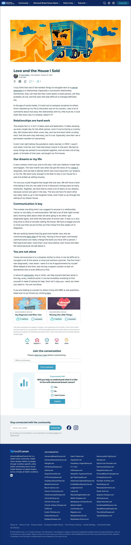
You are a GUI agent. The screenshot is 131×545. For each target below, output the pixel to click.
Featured (81, 3)
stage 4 (74, 168)
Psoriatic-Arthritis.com (105, 481)
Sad (45, 341)
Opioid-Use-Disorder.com (106, 463)
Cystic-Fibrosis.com (52, 512)
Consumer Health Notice (53, 525)
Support (37, 341)
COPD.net (48, 509)
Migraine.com (76, 512)
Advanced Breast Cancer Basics (45, 3)
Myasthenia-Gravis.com (80, 519)
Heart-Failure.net (77, 456)
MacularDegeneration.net (80, 495)
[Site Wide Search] (104, 3)
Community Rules (104, 525)
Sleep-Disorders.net (104, 502)
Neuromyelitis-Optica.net (106, 456)
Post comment (46, 367)
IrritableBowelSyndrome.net (81, 484)
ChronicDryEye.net (52, 498)
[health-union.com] (19, 452)
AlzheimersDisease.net (53, 467)
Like (26, 341)
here (49, 293)
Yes (55, 387)
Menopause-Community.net (81, 502)
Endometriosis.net (51, 516)
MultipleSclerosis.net (78, 516)
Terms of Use (14, 435)
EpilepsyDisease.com (53, 519)
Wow (55, 341)
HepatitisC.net (76, 460)
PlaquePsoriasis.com (104, 470)
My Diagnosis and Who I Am (28, 314)
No (55, 391)
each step (31, 236)
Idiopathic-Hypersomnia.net (81, 474)
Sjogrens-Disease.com (105, 495)
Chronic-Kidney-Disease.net (55, 505)
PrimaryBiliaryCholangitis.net (108, 474)
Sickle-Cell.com (103, 491)
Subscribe (55, 428)
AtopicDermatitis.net (52, 474)
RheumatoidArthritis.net (106, 488)
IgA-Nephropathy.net (79, 477)
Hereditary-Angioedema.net (81, 463)
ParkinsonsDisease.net (105, 467)
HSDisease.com (77, 470)
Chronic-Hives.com (52, 502)
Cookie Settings (89, 525)
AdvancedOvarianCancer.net (56, 460)
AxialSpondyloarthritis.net (55, 481)
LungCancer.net (77, 488)
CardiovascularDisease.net (55, 495)
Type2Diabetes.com (104, 516)
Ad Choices (14, 528)
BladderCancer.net (52, 484)
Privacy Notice (54, 433)
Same (65, 341)
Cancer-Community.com (54, 491)
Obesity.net (101, 460)
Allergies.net (49, 463)
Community (23, 3)
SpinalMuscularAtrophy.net (107, 509)
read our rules (40, 355)
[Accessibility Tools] (109, 3)
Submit (57, 401)
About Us (14, 525)
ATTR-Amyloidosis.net (53, 477)
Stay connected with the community (30, 422)
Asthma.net (49, 470)
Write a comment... (23, 360)
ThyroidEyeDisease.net (105, 512)
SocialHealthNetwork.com (107, 505)
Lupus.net (74, 491)
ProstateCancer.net (104, 477)
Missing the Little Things (60, 314)
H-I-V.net (74, 467)
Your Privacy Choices (73, 525)
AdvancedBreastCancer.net (55, 456)
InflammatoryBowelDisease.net (82, 481)
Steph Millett (25, 75)
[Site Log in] (113, 3)
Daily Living (68, 3)
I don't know (59, 395)
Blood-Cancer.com (52, 488)
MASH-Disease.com (78, 498)
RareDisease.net (103, 484)
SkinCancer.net (102, 498)
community (29, 275)
